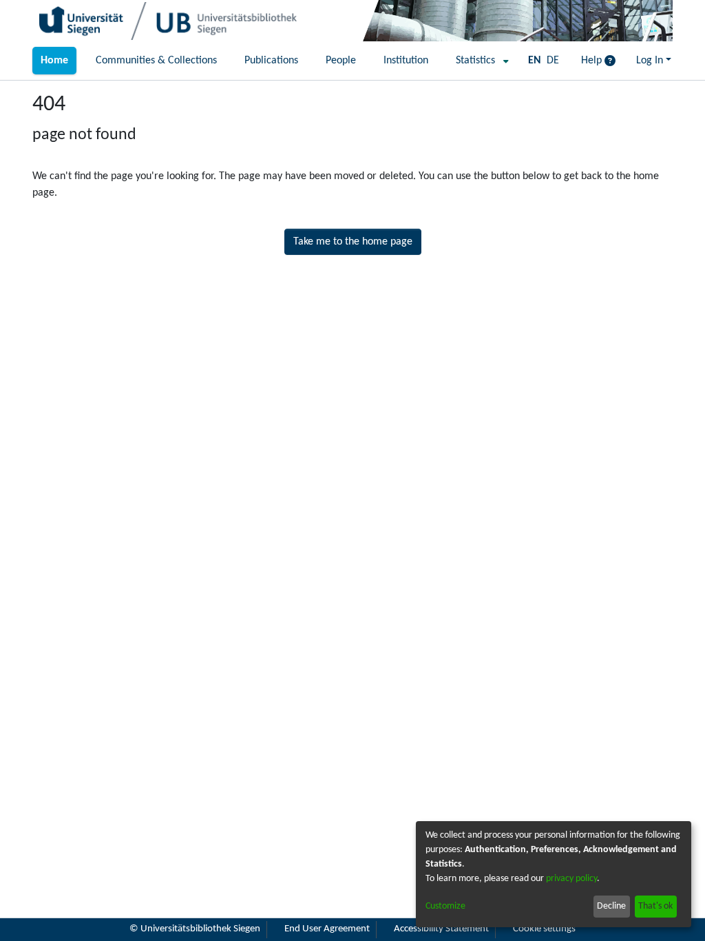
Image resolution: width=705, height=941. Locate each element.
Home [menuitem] (54, 60)
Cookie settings (544, 929)
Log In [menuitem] (649, 60)
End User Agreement (327, 929)
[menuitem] (478, 60)
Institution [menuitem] (405, 60)
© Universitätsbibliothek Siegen (194, 929)
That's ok (655, 906)
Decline (611, 906)
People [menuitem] (341, 60)
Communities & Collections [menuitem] (156, 60)
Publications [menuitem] (271, 60)
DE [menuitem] (553, 60)
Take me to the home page (352, 241)
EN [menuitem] (534, 60)
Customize (445, 906)
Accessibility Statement (441, 929)
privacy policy (571, 878)
